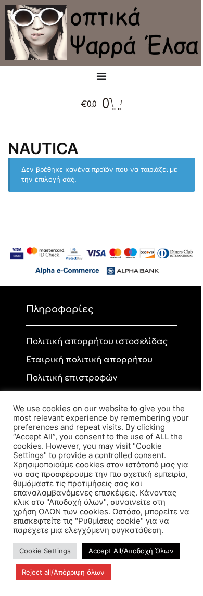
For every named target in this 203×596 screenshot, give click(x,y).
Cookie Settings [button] (45, 551)
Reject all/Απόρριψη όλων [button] (63, 572)
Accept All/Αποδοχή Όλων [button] (131, 551)
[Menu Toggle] (101, 76)
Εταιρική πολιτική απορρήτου (89, 360)
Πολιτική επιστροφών (71, 378)
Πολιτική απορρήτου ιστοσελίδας (97, 341)
